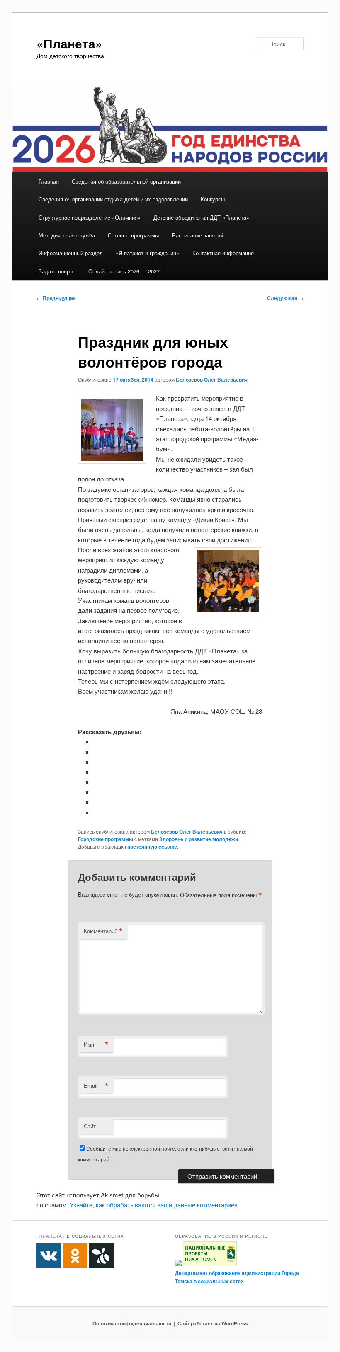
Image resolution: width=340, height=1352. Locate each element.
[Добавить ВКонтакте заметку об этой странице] (96, 741)
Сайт (90, 1126)
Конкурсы (213, 199)
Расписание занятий (197, 235)
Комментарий (103, 931)
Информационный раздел (71, 253)
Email (96, 1085)
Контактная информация (223, 253)
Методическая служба (67, 235)
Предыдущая (56, 298)
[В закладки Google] (96, 782)
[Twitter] (96, 761)
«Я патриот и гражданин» (147, 253)
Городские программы (105, 839)
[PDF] (96, 812)
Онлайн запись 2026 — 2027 (124, 271)
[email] (96, 802)
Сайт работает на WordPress (212, 1323)
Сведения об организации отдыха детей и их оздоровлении (113, 199)
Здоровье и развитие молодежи (198, 839)
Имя (96, 1044)
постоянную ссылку (152, 846)
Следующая (285, 298)
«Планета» (69, 43)
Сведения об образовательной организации (126, 181)
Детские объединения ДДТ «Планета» (201, 217)
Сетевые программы (133, 235)
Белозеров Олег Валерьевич (212, 379)
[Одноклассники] (96, 751)
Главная (49, 181)
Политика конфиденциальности (131, 1323)
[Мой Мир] (96, 792)
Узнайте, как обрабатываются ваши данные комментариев (154, 1204)
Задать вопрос (57, 271)
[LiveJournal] (96, 771)
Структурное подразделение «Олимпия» (90, 217)
